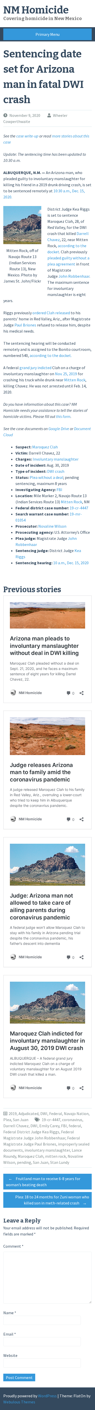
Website (10, 1355)
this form (63, 416)
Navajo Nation (76, 1113)
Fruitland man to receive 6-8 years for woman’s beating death (43, 1181)
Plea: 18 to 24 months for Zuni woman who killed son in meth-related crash (52, 1199)
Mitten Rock (74, 379)
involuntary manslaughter (47, 1150)
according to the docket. (51, 355)
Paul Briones (25, 324)
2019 (13, 1113)
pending (24, 1162)
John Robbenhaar (74, 276)
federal (75, 1125)
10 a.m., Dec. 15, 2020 (71, 562)
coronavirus (72, 1119)
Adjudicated (28, 1113)
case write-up (27, 135)
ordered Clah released (51, 312)
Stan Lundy (59, 1162)
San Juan (20, 1119)
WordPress (47, 1395)
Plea (7, 1119)
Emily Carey (49, 1125)
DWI (43, 1113)
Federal (55, 1113)
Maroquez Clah (45, 446)
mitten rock (55, 1156)
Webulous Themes (19, 1401)
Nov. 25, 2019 (66, 373)
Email (9, 1334)
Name (9, 1312)
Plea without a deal (46, 477)
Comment (13, 1246)
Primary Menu (47, 34)
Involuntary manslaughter (56, 459)
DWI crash (55, 471)
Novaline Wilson (52, 526)
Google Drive (58, 428)
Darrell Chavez (16, 1125)
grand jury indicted (35, 367)
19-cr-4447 (79, 507)
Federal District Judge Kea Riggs (31, 1131)
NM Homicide (36, 10)
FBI (59, 489)
